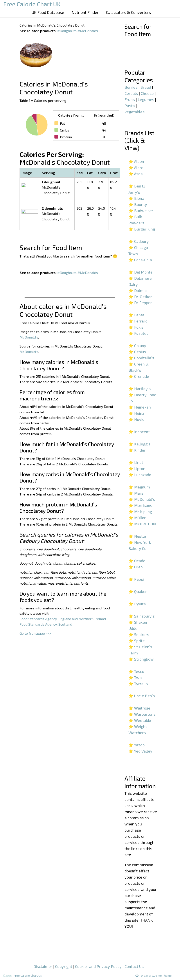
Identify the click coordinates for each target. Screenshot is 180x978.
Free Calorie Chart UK (28, 976)
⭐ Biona (136, 198)
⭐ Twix (135, 677)
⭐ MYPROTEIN (142, 523)
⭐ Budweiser (140, 210)
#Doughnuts (67, 31)
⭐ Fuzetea (138, 333)
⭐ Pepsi (136, 579)
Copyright (63, 966)
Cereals (131, 93)
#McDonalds (87, 31)
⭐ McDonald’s (141, 499)
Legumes (146, 99)
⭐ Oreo (135, 566)
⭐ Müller (137, 517)
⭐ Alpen (136, 161)
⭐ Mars (135, 493)
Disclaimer (42, 966)
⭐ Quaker (137, 591)
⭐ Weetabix (139, 720)
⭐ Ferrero (138, 321)
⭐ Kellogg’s (139, 443)
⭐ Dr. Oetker (140, 296)
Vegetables (134, 111)
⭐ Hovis (136, 419)
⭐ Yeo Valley (140, 751)
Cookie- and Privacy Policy (98, 966)
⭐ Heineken (139, 407)
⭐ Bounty (137, 204)
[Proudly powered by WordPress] (137, 976)
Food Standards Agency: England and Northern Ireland (63, 619)
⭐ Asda (135, 173)
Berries (130, 87)
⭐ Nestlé (137, 536)
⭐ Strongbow (141, 659)
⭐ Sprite (136, 640)
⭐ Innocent (139, 431)
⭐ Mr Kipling (140, 511)
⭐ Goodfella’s (141, 357)
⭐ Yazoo (136, 744)
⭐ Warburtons (141, 714)
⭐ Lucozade (139, 474)
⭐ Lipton (136, 468)
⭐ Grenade (138, 376)
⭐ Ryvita (137, 603)
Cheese (147, 93)
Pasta (129, 105)
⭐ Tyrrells (138, 683)
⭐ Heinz (136, 413)
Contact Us (134, 966)
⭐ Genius (137, 351)
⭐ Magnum (139, 486)
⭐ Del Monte (140, 272)
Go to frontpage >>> (35, 633)
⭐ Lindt (135, 462)
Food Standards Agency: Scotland (46, 624)
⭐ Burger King (141, 229)
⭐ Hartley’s (139, 388)
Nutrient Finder (85, 12)
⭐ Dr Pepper (140, 302)
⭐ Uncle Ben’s (141, 695)
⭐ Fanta (136, 314)
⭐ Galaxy (137, 345)
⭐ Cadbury (138, 241)
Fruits (129, 99)
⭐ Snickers (138, 634)
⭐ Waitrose (139, 708)
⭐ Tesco (136, 671)
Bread (145, 87)
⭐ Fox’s (135, 327)
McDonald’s (29, 337)
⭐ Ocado (136, 560)
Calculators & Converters (128, 12)
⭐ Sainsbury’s (141, 616)
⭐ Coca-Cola (140, 259)
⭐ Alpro (135, 167)
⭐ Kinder (137, 450)
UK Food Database (48, 12)
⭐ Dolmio (137, 290)
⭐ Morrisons (140, 505)
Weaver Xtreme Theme (156, 976)
